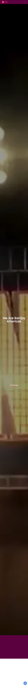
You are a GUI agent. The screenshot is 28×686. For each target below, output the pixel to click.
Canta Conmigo (14, 385)
